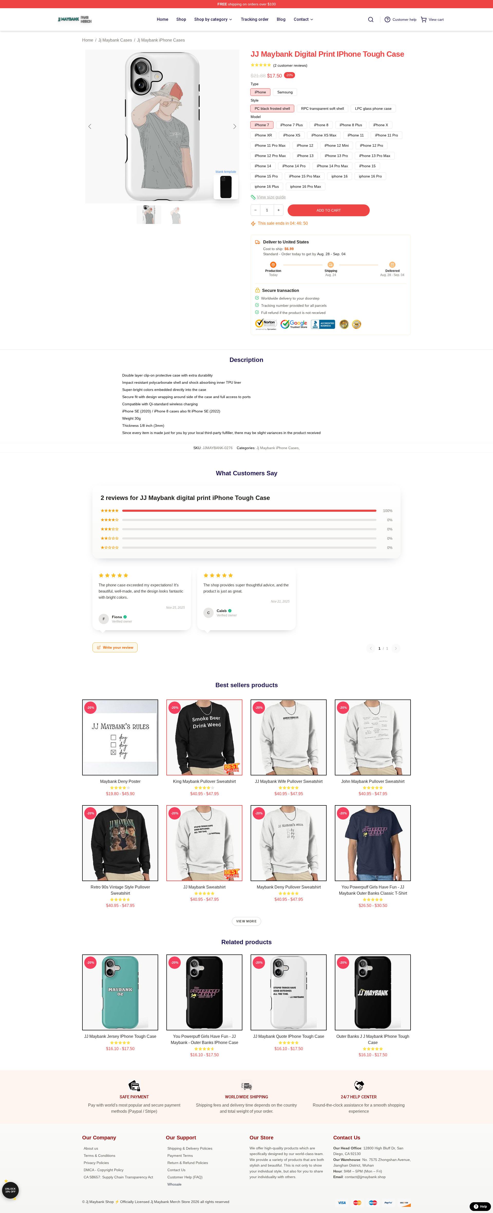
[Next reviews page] (396, 648)
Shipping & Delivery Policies (189, 1148)
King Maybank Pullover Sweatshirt (204, 781)
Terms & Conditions (99, 1155)
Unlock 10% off (10, 1190)
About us (91, 1148)
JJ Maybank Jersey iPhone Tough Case (120, 1036)
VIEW (120, 770)
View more (246, 921)
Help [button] (483, 1206)
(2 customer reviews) (290, 65)
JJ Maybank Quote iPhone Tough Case (288, 1036)
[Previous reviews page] (370, 648)
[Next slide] (234, 126)
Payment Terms (180, 1155)
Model (256, 117)
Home (87, 40)
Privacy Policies (96, 1163)
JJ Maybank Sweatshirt (204, 887)
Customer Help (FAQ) (185, 1177)
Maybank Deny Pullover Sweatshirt (289, 887)
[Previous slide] (90, 126)
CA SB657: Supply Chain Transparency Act (118, 1177)
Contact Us (176, 1170)
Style (255, 100)
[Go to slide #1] (149, 214)
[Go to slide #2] (175, 214)
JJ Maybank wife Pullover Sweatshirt (289, 781)
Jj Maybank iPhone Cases (161, 40)
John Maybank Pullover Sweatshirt (372, 781)
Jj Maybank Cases (115, 40)
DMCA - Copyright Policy (104, 1170)
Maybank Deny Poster (120, 781)
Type (255, 84)
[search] (371, 19)
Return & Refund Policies (187, 1163)
